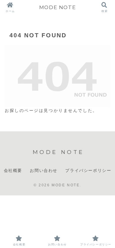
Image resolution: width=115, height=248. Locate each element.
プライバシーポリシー (88, 170)
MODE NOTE (57, 7)
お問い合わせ (44, 170)
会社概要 (13, 170)
